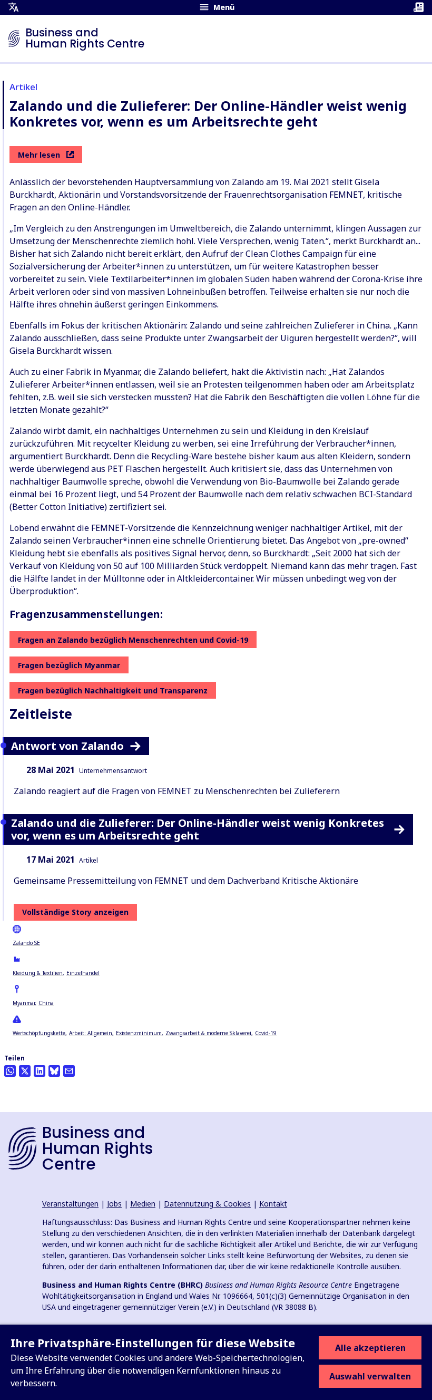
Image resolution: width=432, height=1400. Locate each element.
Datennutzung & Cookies (207, 1204)
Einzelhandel (83, 973)
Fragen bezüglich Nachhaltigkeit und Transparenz (113, 690)
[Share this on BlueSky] (54, 1071)
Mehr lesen (39, 155)
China (46, 1003)
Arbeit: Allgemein (90, 1033)
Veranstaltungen (70, 1204)
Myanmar (24, 1003)
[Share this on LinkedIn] (39, 1071)
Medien (142, 1204)
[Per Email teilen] (69, 1071)
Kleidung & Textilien (38, 973)
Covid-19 (266, 1033)
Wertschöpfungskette (39, 1033)
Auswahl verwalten (370, 1376)
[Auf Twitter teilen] (25, 1071)
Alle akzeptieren (370, 1348)
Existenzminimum (139, 1033)
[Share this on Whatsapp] (10, 1071)
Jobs (114, 1204)
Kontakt (273, 1204)
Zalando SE (26, 943)
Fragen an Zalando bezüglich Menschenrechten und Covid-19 (133, 640)
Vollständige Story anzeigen (75, 912)
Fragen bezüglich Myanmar (69, 665)
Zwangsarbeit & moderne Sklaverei (208, 1033)
